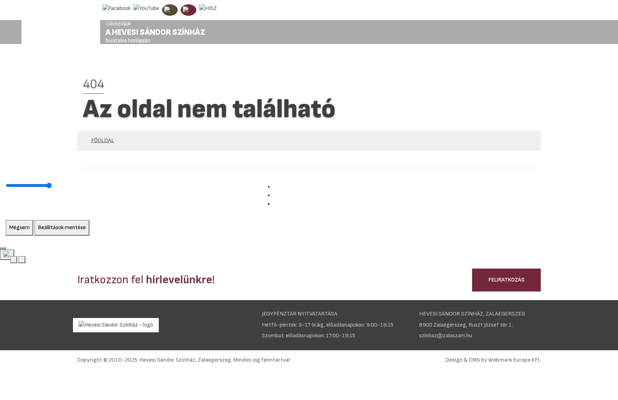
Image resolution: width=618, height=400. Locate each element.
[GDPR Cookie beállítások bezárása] (3, 248)
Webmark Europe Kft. (514, 360)
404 (93, 84)
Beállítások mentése (62, 227)
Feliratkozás (506, 279)
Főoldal (102, 140)
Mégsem (19, 227)
